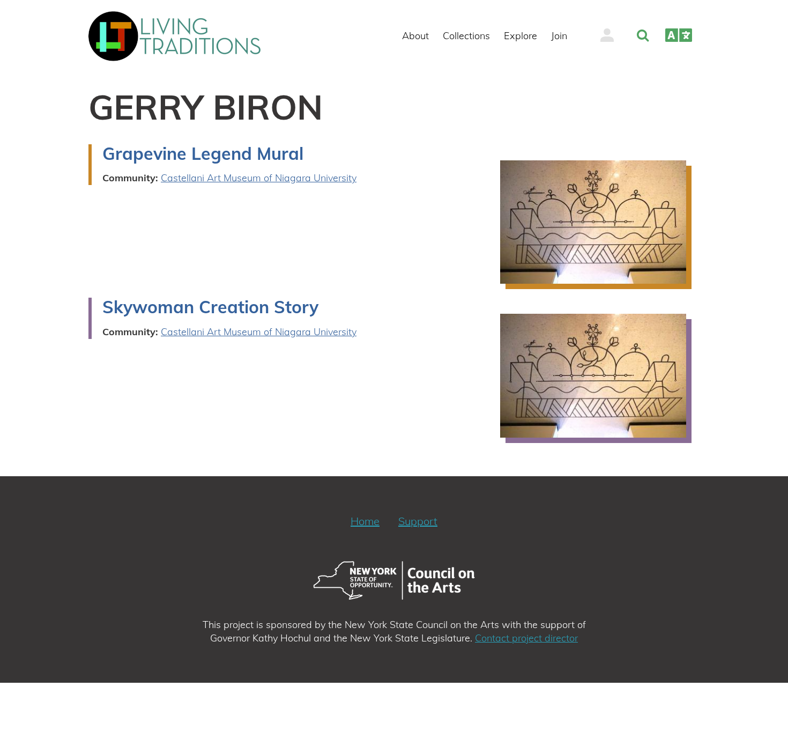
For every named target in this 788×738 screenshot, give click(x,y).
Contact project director (526, 638)
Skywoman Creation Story (210, 307)
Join (559, 35)
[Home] (179, 36)
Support (417, 521)
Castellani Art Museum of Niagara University (258, 178)
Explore (520, 35)
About (415, 35)
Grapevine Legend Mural (202, 153)
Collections (466, 35)
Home (365, 521)
